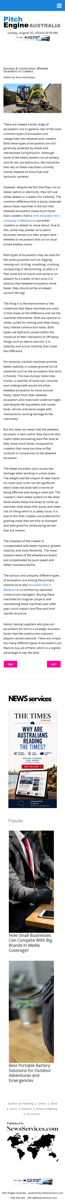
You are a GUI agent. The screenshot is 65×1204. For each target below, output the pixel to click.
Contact (42, 1103)
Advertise (26, 1108)
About (54, 1103)
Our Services (33, 1114)
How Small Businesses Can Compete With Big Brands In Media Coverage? (30, 942)
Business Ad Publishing (20, 1103)
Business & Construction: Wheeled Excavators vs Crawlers (25, 70)
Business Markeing (46, 1108)
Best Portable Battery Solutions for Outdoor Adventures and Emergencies (30, 1072)
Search (13, 1108)
